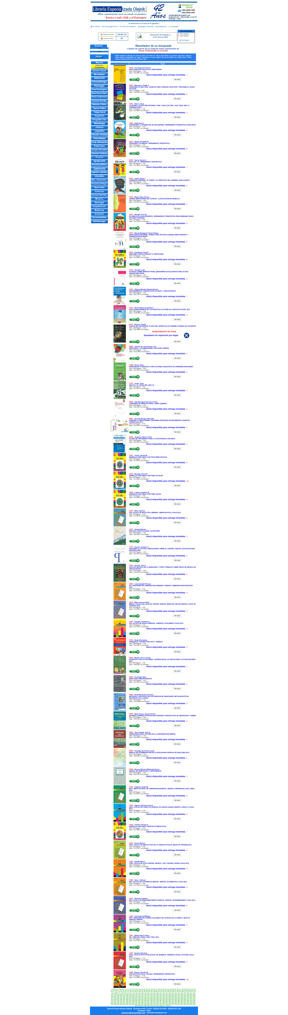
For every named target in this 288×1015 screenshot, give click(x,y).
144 (145, 994)
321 (173, 1002)
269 (185, 999)
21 (166, 989)
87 (151, 991)
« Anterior (120, 989)
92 (163, 991)
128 (182, 993)
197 (136, 997)
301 (112, 1002)
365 (136, 1004)
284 (145, 1000)
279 (130, 1000)
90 (158, 991)
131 (191, 993)
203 (155, 997)
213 (185, 997)
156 (182, 994)
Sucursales (175, 26)
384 (194, 1004)
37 (118, 990)
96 (173, 991)
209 (173, 997)
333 (124, 1003)
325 (185, 1002)
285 (148, 1000)
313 (148, 1002)
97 (175, 991)
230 (151, 998)
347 (167, 1003)
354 (188, 1003)
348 (170, 1003)
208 (170, 997)
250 (127, 999)
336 (133, 1003)
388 (145, 1005)
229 (148, 998)
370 (151, 1004)
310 (139, 1002)
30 (187, 989)
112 (134, 993)
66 (187, 990)
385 (136, 1005)
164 (121, 995)
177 (161, 995)
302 (115, 1002)
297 (185, 1000)
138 (127, 994)
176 (157, 995)
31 (189, 989)
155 (179, 994)
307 (130, 1002)
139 (130, 994)
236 (170, 998)
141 (136, 994)
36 (116, 990)
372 (157, 1004)
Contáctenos (162, 26)
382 (188, 1004)
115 (143, 993)
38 (121, 990)
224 (133, 998)
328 (194, 1002)
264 (170, 999)
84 (144, 991)
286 (151, 1000)
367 (142, 1004)
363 (130, 1004)
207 (167, 997)
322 (176, 1002)
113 (137, 993)
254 (139, 999)
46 (140, 990)
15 (152, 989)
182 (176, 995)
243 (191, 998)
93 (165, 991)
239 (179, 998)
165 (124, 995)
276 (121, 1000)
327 (191, 1002)
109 (125, 993)
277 (124, 1000)
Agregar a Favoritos (147, 26)
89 (156, 991)
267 (179, 999)
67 (189, 990)
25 (175, 989)
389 (148, 1005)
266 (176, 999)
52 (154, 990)
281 (136, 1000)
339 (142, 1003)
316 (157, 1002)
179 (167, 995)
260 (157, 999)
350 (176, 1003)
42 (130, 990)
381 (185, 1004)
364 (133, 1004)
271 (191, 999)
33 (194, 989)
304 (121, 1002)
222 (127, 998)
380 (182, 1004)
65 (185, 990)
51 (151, 990)
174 (151, 995)
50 (149, 990)
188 (194, 995)
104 (195, 991)
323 (179, 1002)
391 (154, 1005)
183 (179, 995)
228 (145, 998)
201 (148, 997)
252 (133, 999)
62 (177, 990)
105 (113, 993)
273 (112, 1000)
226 (139, 998)
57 (166, 990)
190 (115, 997)
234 (164, 998)
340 (145, 1003)
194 (127, 997)
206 (164, 997)
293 (173, 1000)
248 (121, 999)
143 (142, 994)
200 (145, 997)
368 (145, 1004)
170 (139, 995)
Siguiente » (162, 1005)
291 (167, 1000)
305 (124, 1002)
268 (182, 999)
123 (166, 993)
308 (133, 1002)
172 (145, 995)
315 (154, 1002)
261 (161, 999)
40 (125, 990)
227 (142, 998)
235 (167, 998)
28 (182, 989)
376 (170, 1004)
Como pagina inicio (111, 26)
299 (191, 1000)
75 (123, 991)
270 (188, 999)
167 (130, 995)
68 (192, 990)
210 (176, 997)
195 (130, 997)
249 (124, 999)
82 (140, 991)
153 (173, 994)
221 (124, 998)
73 (118, 991)
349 (173, 1003)
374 (164, 1004)
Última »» (169, 1005)
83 (142, 991)
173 (148, 995)
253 (136, 999)
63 (180, 990)
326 (188, 1002)
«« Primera (114, 989)
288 (157, 1000)
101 (186, 991)
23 (170, 989)
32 (192, 989)
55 (161, 990)
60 (173, 990)
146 (151, 994)
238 (176, 998)
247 (118, 999)
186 (188, 995)
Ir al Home (96, 26)
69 (194, 990)
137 (124, 994)
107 (119, 993)
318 (164, 1002)
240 (182, 998)
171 (142, 995)
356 (194, 1003)
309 (136, 1002)
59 (170, 990)
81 (137, 991)
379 (179, 1004)
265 (173, 999)
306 (127, 1002)
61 (175, 990)
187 (191, 995)
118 (151, 993)
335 (130, 1003)
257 (148, 999)
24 (173, 989)
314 (151, 1002)
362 (127, 1004)
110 (128, 993)
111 (131, 993)
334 (127, 1003)
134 (115, 994)
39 (123, 990)
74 (121, 991)
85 (147, 991)
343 (154, 1003)
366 (139, 1004)
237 (173, 998)
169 (136, 995)
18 (159, 989)
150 (164, 994)
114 (140, 993)
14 (149, 989)
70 (111, 991)
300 (194, 1000)
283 (142, 1000)
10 (140, 989)
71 (114, 991)
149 (161, 994)
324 (182, 1002)
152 (170, 994)
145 (148, 994)
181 (173, 995)
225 (136, 998)
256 (145, 999)
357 (112, 1004)
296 (182, 1000)
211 (179, 997)
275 (118, 1000)
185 (185, 995)
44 (135, 990)
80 (135, 991)
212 (182, 997)
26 (178, 989)
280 (133, 1000)
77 (128, 991)
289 (161, 1000)
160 (194, 994)
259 (154, 999)
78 (130, 991)
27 (180, 989)
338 (139, 1003)
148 (157, 994)
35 (114, 990)
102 (189, 991)
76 (125, 991)
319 (167, 1002)
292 (170, 1000)
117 (149, 993)
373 (161, 1004)
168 (133, 995)
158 (188, 994)
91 (161, 991)
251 (130, 999)
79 (132, 991)
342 (151, 1003)
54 (159, 990)
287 (154, 1000)
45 (137, 990)
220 (121, 998)
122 (163, 993)
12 (144, 989)
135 (118, 994)
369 (148, 1004)
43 (133, 990)
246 (115, 999)
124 (170, 993)
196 (133, 997)
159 (191, 994)
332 (121, 1003)
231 (154, 998)
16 (154, 989)
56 (163, 990)
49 (147, 990)
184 (182, 995)
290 (164, 1000)
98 (177, 991)
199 (142, 997)
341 (148, 1003)
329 (112, 1003)
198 (139, 997)
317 (161, 1002)
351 (179, 1003)
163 (118, 995)
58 (168, 990)
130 (188, 993)
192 (121, 997)
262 (164, 999)
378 (176, 1004)
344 (157, 1003)
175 (154, 995)
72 (116, 991)
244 (194, 998)
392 (157, 1005)
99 (180, 991)
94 (168, 991)
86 (149, 991)
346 (164, 1003)
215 (191, 997)
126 (176, 993)
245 (112, 999)
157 (185, 994)
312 (145, 1002)
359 (118, 1004)
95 (170, 991)
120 (157, 993)
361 (124, 1004)
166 (127, 995)
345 (161, 1003)
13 (147, 989)
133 (112, 994)
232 (157, 998)
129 (185, 993)
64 (182, 990)
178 (164, 995)
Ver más (177, 79)
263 (167, 999)
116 (146, 993)
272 (194, 999)
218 (115, 998)
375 (167, 1004)
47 (142, 990)
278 (127, 1000)
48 (144, 990)
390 (151, 1005)
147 (154, 994)
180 (170, 995)
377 (173, 1004)
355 (191, 1003)
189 (112, 997)
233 (161, 998)
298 (188, 1000)
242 (188, 998)
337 (136, 1003)
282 (139, 1000)
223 (130, 998)
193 (124, 997)
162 (115, 995)
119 (154, 993)
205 (161, 997)
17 (156, 989)
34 (111, 990)
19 (161, 989)
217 (112, 998)
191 (118, 997)
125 (173, 993)
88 (154, 991)
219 (118, 998)
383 (191, 1004)
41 (128, 990)
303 (118, 1002)
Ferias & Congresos (129, 26)
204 (158, 997)
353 (185, 1003)
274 (115, 1000)
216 (194, 997)
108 (122, 993)
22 (168, 989)
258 (151, 999)
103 (192, 991)
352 (182, 1003)
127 (179, 993)
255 (142, 999)
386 (139, 1005)
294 (176, 1000)
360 (121, 1004)
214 (188, 997)
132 (194, 993)
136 (121, 994)
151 (167, 994)
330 (115, 1003)
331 (118, 1003)
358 (115, 1004)
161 (112, 995)
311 (142, 1002)
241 (185, 998)
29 (185, 989)
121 (160, 993)
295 (179, 1000)
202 (152, 997)
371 (154, 1004)
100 (183, 991)
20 (163, 989)
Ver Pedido (185, 40)
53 (156, 990)
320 (170, 1002)
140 (133, 994)
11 (142, 989)
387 (142, 1005)
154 (176, 994)
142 (139, 994)
